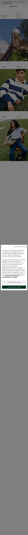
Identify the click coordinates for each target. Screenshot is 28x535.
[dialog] (14, 267)
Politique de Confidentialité (12, 275)
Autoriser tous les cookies (14, 287)
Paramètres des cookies (14, 282)
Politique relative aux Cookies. (9, 277)
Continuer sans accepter (20, 246)
